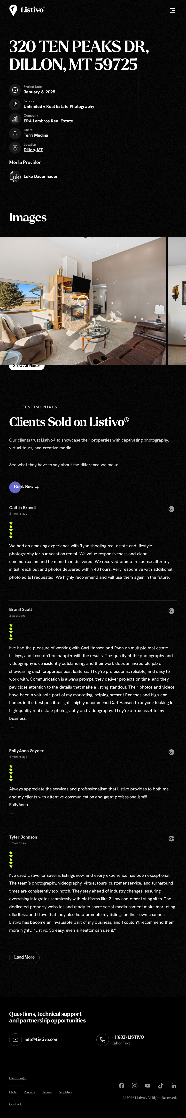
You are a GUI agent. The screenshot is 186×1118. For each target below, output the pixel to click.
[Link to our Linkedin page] (174, 1085)
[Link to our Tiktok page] (161, 1085)
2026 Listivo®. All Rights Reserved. (150, 1098)
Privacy (29, 1092)
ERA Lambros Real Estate (48, 121)
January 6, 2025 (39, 89)
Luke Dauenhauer (41, 176)
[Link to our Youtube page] (148, 1085)
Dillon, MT (33, 149)
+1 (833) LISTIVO (128, 1040)
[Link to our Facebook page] (121, 1085)
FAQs (12, 1092)
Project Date (33, 86)
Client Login (17, 1078)
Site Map (65, 1092)
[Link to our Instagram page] (135, 1085)
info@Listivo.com (41, 1040)
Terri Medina (36, 135)
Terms (47, 1092)
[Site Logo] (27, 10)
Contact (15, 1104)
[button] (26, 487)
